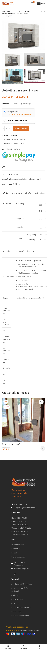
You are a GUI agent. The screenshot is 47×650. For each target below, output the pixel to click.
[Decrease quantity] (3, 128)
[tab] (5, 193)
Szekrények (17, 11)
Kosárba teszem (21, 128)
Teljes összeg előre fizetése (17, 120)
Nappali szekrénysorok (21, 179)
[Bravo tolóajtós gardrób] (23, 420)
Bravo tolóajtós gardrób (11, 444)
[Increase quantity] (9, 128)
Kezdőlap (6, 11)
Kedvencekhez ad (11, 167)
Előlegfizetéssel (13, 112)
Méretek (5, 104)
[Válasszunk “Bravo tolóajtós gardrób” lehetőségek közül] (42, 448)
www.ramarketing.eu (30, 630)
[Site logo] (8, 3)
